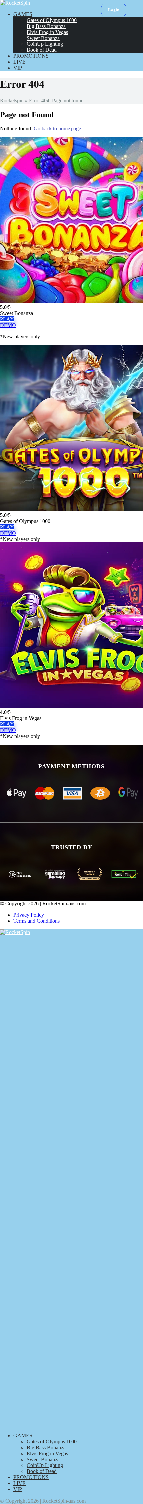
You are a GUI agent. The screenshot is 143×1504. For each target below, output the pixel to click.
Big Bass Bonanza (46, 26)
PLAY (7, 319)
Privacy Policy (28, 915)
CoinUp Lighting (45, 44)
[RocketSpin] (15, 3)
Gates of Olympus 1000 (52, 20)
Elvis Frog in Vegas (47, 32)
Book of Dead (42, 50)
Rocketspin (12, 100)
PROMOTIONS (31, 56)
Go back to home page (57, 128)
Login (113, 9)
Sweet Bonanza (43, 38)
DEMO (8, 325)
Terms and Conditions (36, 921)
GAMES (22, 14)
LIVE (19, 62)
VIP (17, 68)
